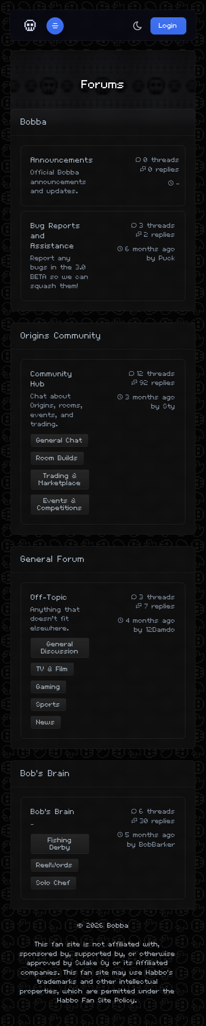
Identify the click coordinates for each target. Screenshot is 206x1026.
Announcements (62, 160)
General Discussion (60, 648)
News (45, 722)
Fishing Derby (60, 844)
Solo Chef (53, 882)
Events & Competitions (59, 504)
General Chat (59, 440)
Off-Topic (49, 597)
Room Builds (57, 458)
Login (168, 25)
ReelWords (54, 865)
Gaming (48, 686)
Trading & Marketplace (60, 479)
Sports (48, 704)
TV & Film (52, 669)
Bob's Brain (53, 812)
